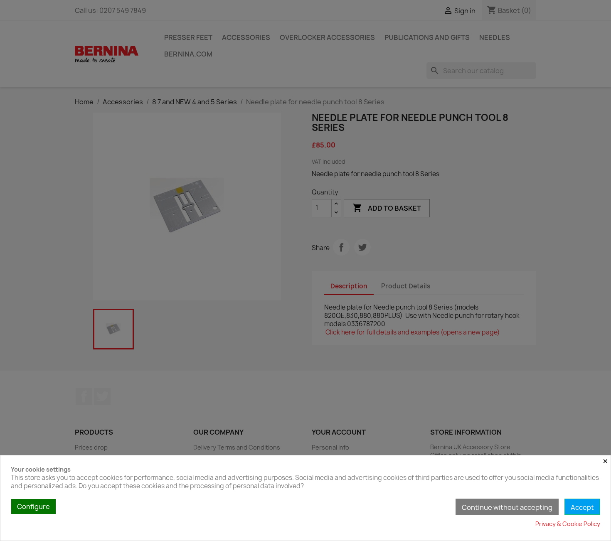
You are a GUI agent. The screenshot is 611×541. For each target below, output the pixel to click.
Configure (33, 506)
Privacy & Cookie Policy (567, 524)
